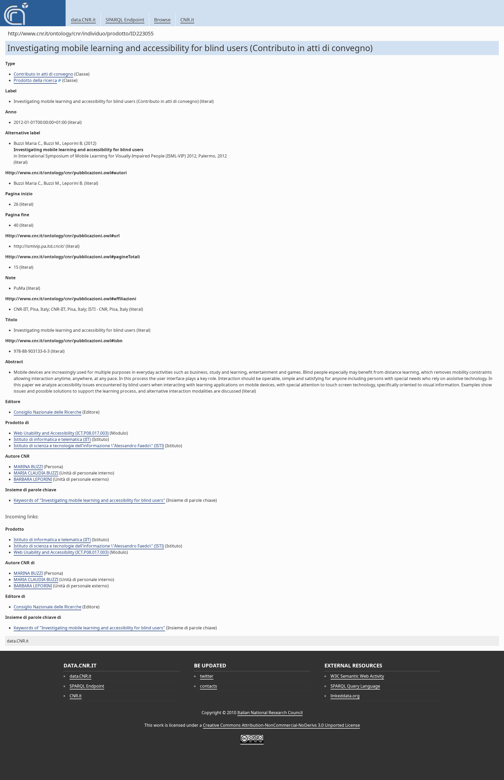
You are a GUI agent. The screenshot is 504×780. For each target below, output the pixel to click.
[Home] (32, 13)
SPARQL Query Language (355, 686)
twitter (206, 676)
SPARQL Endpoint (125, 20)
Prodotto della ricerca (35, 80)
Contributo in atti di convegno (43, 74)
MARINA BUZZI (28, 467)
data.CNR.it (83, 20)
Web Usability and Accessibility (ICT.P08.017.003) (61, 433)
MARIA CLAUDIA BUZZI (36, 473)
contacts (208, 686)
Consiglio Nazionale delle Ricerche (47, 412)
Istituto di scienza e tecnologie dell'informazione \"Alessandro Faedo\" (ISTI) (89, 446)
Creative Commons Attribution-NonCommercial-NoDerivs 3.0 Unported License (281, 725)
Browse (162, 20)
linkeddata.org (345, 696)
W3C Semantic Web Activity (357, 676)
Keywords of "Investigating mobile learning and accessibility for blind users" (89, 500)
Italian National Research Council (270, 712)
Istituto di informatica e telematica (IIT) (52, 439)
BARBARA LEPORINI (33, 479)
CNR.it (187, 20)
